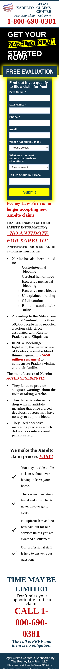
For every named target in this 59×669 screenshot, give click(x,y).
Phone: (14, 117)
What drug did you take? (25, 141)
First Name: (16, 92)
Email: (13, 129)
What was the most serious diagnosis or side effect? (22, 158)
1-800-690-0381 (31, 21)
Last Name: (16, 104)
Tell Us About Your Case (25, 175)
